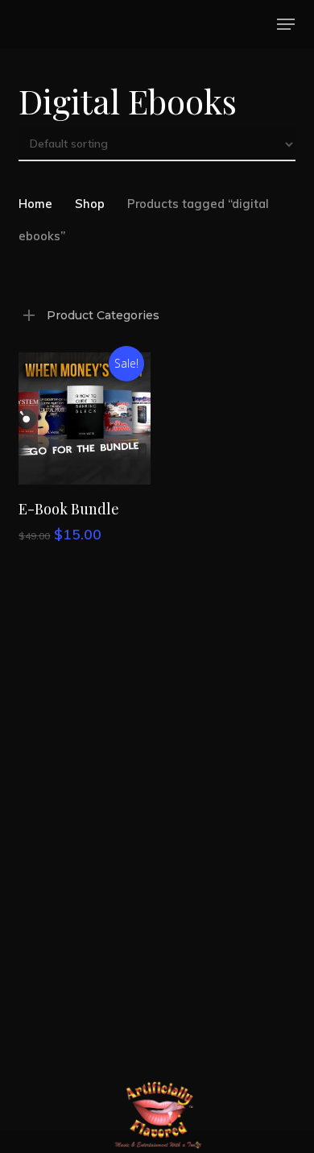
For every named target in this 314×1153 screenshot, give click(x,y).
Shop (90, 203)
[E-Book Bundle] (85, 418)
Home (35, 203)
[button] (286, 24)
